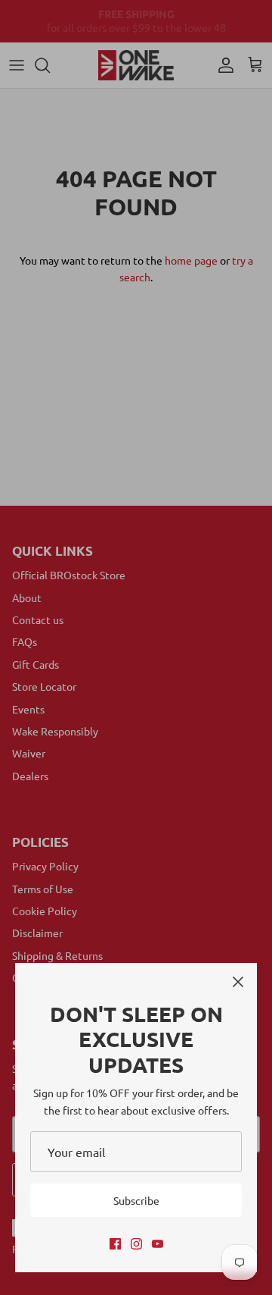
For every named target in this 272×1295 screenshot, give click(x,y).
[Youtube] (157, 1244)
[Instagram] (136, 1244)
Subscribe (136, 1200)
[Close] (238, 982)
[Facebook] (115, 1244)
